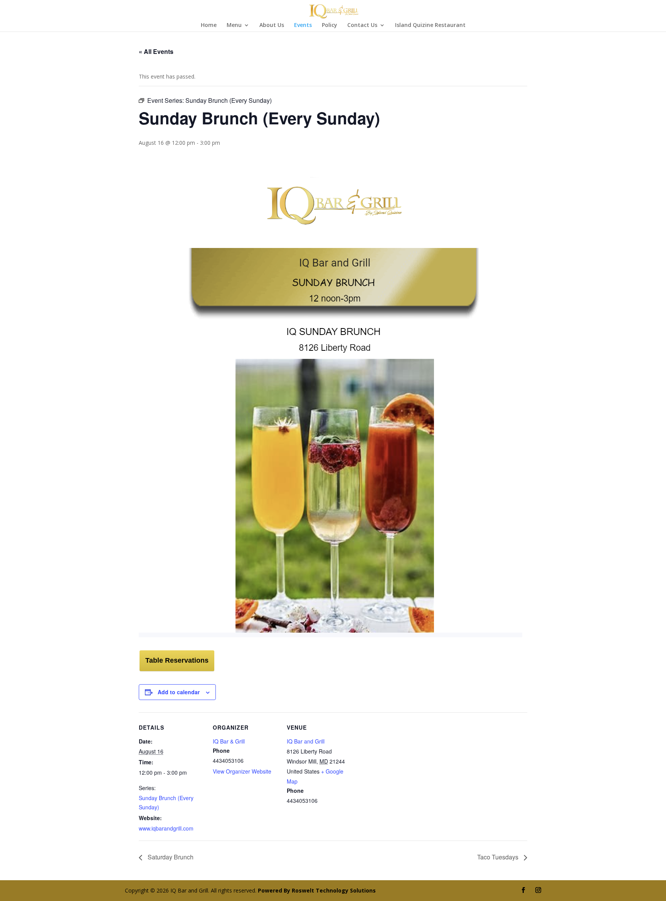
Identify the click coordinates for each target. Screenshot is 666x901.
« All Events (156, 51)
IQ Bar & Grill (229, 741)
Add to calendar (179, 692)
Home (209, 25)
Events (303, 25)
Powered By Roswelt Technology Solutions (317, 890)
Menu (234, 25)
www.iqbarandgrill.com (166, 828)
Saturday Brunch (169, 856)
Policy (329, 25)
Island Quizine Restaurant (430, 25)
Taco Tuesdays (498, 856)
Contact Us (362, 25)
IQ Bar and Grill (306, 741)
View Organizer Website (242, 771)
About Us (271, 25)
